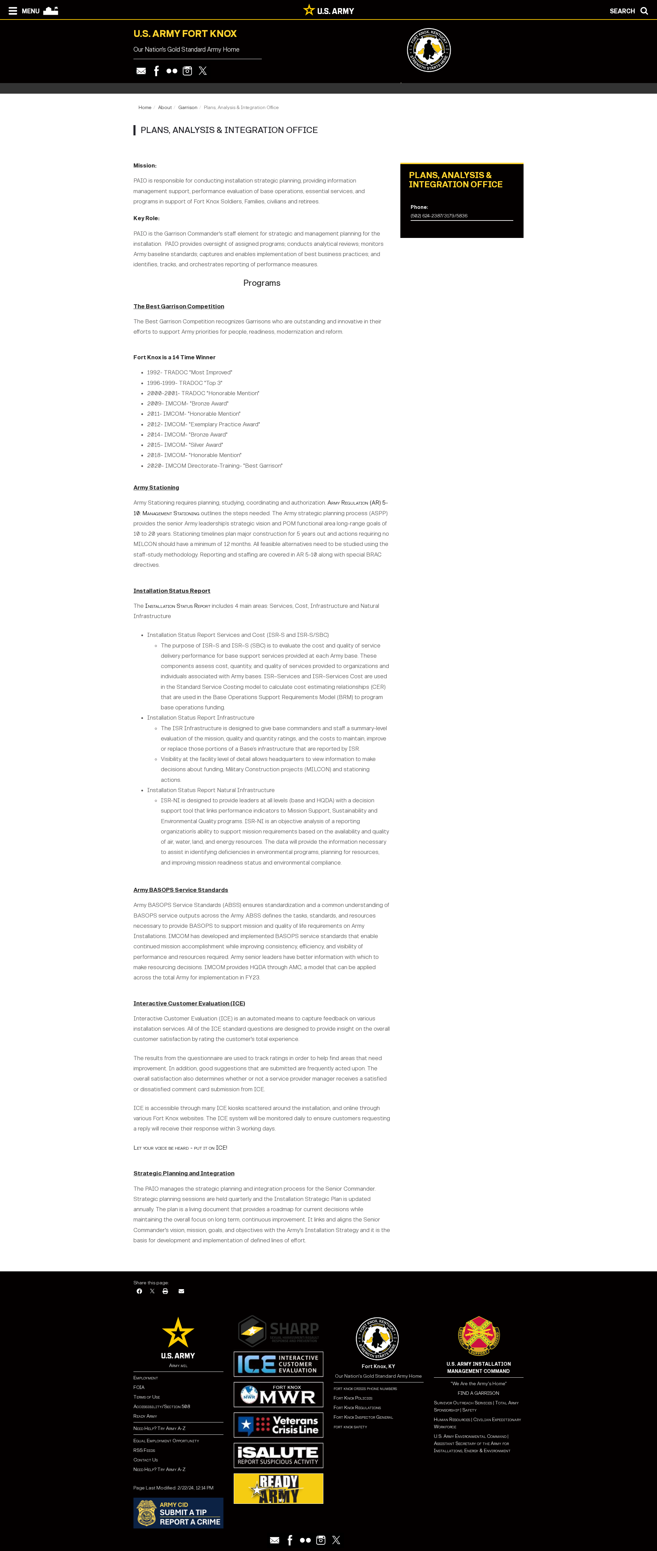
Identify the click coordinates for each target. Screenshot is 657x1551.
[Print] (165, 1292)
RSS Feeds (144, 1450)
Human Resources (452, 1419)
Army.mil (178, 1365)
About (165, 107)
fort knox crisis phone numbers (365, 1388)
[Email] (141, 71)
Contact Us (145, 1460)
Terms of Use (146, 1397)
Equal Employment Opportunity (166, 1441)
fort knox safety (350, 1427)
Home (145, 107)
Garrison (187, 107)
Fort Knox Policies (353, 1398)
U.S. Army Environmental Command (470, 1436)
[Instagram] (187, 71)
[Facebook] (156, 71)
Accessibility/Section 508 (161, 1406)
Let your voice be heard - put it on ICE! (180, 1147)
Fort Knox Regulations (357, 1407)
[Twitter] (202, 71)
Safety (469, 1410)
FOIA (138, 1387)
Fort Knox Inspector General (363, 1417)
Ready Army (145, 1416)
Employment (145, 1378)
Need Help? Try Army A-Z (159, 1428)
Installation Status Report (177, 606)
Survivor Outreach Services (463, 1403)
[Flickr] (172, 71)
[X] (152, 1292)
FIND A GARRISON (478, 1393)
